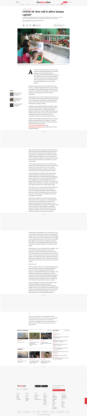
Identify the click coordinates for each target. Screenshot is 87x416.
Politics (18, 395)
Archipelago (18, 399)
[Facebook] (22, 389)
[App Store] (38, 386)
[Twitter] (24, 389)
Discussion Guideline (60, 411)
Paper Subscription (45, 411)
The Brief (45, 400)
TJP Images (63, 406)
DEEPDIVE (47, 4)
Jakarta (18, 396)
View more (49, 330)
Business (27, 4)
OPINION (37, 4)
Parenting (54, 403)
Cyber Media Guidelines (27, 411)
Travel (62, 404)
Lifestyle (54, 395)
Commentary (46, 396)
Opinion (45, 393)
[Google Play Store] (44, 386)
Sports (62, 405)
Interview (45, 403)
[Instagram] (20, 389)
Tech (26, 396)
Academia (45, 401)
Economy (27, 395)
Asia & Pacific (37, 395)
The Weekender (59, 4)
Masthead (19, 411)
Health (54, 401)
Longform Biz (63, 396)
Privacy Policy (52, 411)
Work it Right (55, 408)
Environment (55, 407)
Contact (34, 411)
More (62, 399)
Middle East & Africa (38, 399)
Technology (54, 399)
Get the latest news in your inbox (58, 385)
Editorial (45, 395)
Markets (27, 400)
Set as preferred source (59, 25)
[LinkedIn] (18, 389)
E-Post (65, 4)
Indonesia (22, 4)
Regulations (27, 399)
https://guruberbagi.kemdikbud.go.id (37, 125)
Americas (36, 396)
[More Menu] (17, 2)
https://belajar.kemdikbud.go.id (36, 127)
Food (53, 404)
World (32, 4)
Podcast (45, 404)
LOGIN (70, 2)
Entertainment (55, 396)
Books (53, 405)
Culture (54, 393)
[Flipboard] (26, 389)
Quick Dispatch (63, 395)
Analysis (45, 399)
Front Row (53, 4)
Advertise (38, 411)
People (54, 400)
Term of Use (67, 411)
